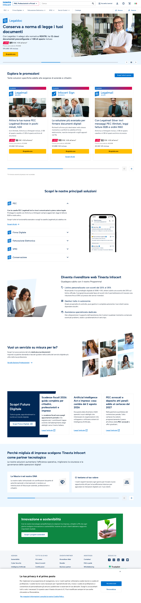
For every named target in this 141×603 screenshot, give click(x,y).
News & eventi (40, 563)
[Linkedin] (118, 560)
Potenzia (132, 10)
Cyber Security (16, 563)
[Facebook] (109, 560)
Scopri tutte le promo (124, 75)
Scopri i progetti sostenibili (34, 535)
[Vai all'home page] (7, 3)
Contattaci (87, 559)
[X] (123, 560)
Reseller (62, 563)
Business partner (65, 567)
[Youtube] (127, 560)
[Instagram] (114, 560)
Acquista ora (10, 54)
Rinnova (119, 10)
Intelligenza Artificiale (18, 567)
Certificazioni (39, 567)
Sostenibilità (15, 559)
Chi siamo (38, 559)
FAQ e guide (88, 563)
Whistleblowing (89, 567)
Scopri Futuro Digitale (23, 424)
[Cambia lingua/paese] (136, 3)
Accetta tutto (111, 583)
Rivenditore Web (65, 559)
